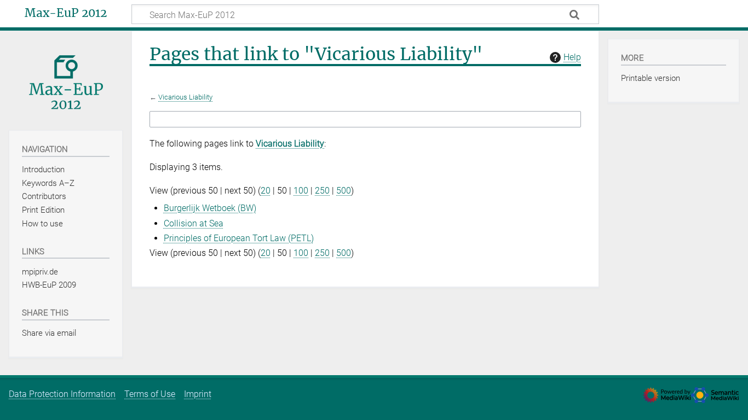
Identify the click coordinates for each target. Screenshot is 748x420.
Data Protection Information (62, 394)
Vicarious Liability (185, 97)
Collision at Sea (193, 223)
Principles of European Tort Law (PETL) (239, 238)
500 (343, 190)
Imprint (197, 394)
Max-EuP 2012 (66, 13)
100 (301, 190)
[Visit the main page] (66, 79)
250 (322, 190)
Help (572, 57)
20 (266, 190)
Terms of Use (149, 394)
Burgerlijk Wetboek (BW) (210, 208)
